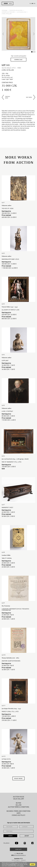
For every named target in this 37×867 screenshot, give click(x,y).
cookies (22, 865)
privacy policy (14, 863)
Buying (18, 803)
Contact (18, 849)
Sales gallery (18, 799)
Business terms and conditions (18, 811)
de (34, 3)
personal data (12, 864)
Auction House (18, 797)
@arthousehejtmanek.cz (18, 855)
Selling (18, 805)
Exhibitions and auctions (16, 10)
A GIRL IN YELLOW (6, 13)
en (32, 3)
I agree (32, 864)
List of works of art (22, 12)
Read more (18, 778)
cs (30, 3)
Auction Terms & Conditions (18, 807)
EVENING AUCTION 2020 (8, 12)
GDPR (18, 813)
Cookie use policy (18, 815)
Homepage (5, 10)
